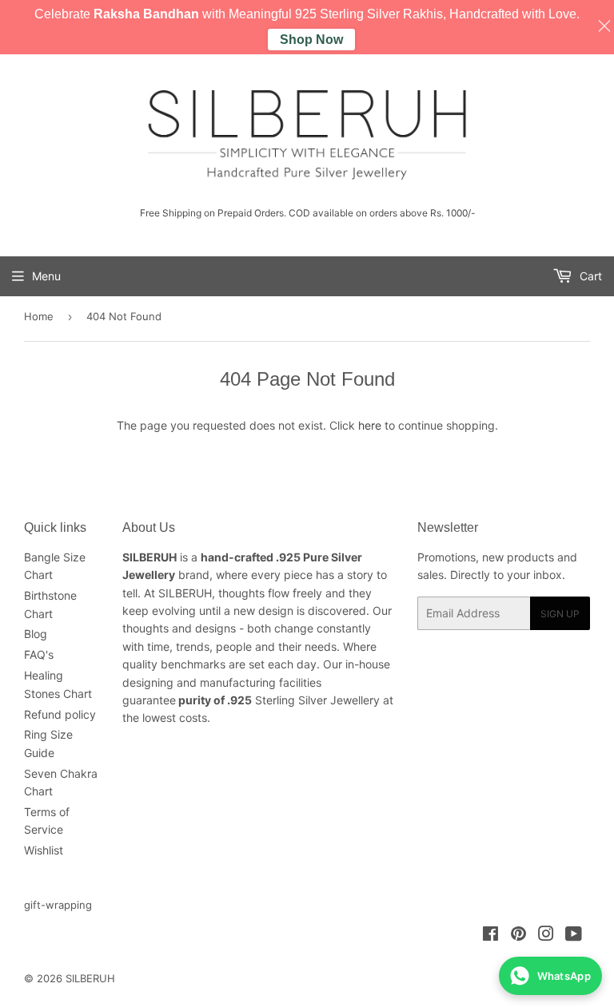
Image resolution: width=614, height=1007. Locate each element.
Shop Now (311, 39)
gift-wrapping (58, 904)
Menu (46, 276)
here (369, 425)
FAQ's (39, 654)
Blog (35, 633)
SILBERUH (90, 978)
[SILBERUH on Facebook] (490, 935)
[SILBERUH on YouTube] (573, 935)
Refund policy (60, 714)
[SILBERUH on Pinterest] (518, 935)
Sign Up (560, 614)
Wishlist (43, 850)
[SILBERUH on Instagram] (546, 935)
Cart (589, 276)
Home (39, 316)
